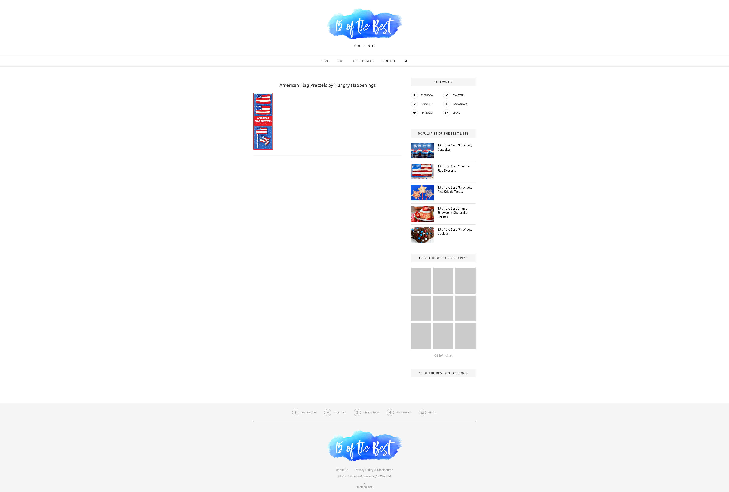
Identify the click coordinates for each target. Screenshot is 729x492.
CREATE (389, 61)
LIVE (325, 61)
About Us (342, 470)
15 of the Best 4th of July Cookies (455, 231)
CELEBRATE (363, 61)
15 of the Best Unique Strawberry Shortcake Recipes (452, 213)
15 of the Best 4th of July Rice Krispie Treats (455, 189)
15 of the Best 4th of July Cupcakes (455, 147)
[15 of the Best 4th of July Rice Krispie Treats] (422, 192)
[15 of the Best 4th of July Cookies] (422, 235)
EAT (341, 61)
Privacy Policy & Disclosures (374, 470)
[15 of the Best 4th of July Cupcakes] (422, 150)
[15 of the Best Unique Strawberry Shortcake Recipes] (422, 214)
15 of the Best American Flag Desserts (454, 168)
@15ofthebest (443, 356)
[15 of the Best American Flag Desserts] (422, 171)
